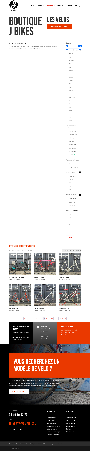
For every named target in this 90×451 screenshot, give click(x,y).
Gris (70, 84)
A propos (41, 5)
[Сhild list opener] (78, 131)
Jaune (70, 87)
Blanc (70, 64)
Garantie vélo (73, 134)
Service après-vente (53, 426)
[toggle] (80, 172)
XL (69, 231)
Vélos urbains (70, 420)
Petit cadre (72, 205)
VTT (70, 189)
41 (49, 318)
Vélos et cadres (52, 429)
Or (69, 104)
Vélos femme (70, 426)
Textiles (71, 155)
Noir (70, 100)
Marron (71, 90)
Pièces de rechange (53, 432)
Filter (70, 238)
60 (62, 318)
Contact (70, 5)
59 (60, 318)
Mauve (71, 94)
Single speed (72, 176)
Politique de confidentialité (38, 444)
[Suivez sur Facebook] (10, 429)
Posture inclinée (73, 167)
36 (35, 318)
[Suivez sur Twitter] (21, 429)
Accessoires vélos (53, 435)
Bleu (70, 67)
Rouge (71, 114)
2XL (70, 214)
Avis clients (61, 5)
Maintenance (51, 423)
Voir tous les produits (60, 27)
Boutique (49, 5)
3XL (70, 218)
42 (52, 318)
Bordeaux (71, 70)
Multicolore (72, 97)
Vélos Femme (73, 145)
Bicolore (71, 60)
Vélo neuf (71, 138)
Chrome (71, 80)
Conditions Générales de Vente (18, 444)
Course (71, 179)
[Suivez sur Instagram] (13, 429)
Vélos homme (70, 423)
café (70, 74)
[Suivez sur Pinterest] (17, 429)
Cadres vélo (72, 148)
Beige (70, 57)
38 (41, 318)
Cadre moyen (73, 199)
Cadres (68, 429)
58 (57, 318)
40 (46, 318)
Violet (70, 120)
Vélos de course (71, 418)
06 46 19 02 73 (18, 415)
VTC (70, 186)
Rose (70, 110)
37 (38, 318)
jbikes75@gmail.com (23, 424)
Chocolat (71, 77)
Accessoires (72, 151)
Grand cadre (72, 202)
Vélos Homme (73, 131)
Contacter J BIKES (19, 391)
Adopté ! (71, 141)
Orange (71, 107)
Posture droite (73, 164)
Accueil (33, 5)
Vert (70, 117)
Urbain (71, 183)
